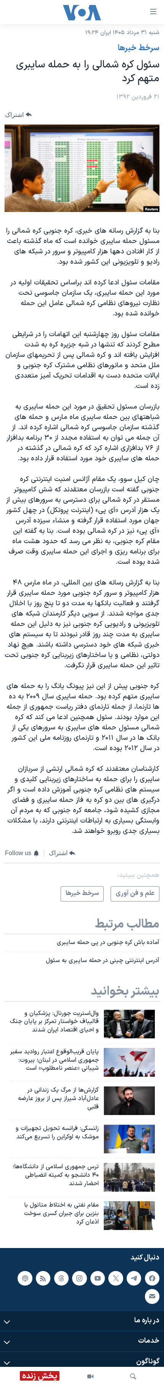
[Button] (18, 115)
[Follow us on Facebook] (152, 1278)
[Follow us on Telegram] (134, 1278)
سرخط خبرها (138, 48)
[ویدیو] (90, 1376)
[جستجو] (133, 1376)
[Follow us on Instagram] (79, 1278)
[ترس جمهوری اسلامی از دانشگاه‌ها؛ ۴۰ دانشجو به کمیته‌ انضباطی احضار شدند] (129, 1177)
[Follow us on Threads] (61, 1278)
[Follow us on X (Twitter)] (115, 1278)
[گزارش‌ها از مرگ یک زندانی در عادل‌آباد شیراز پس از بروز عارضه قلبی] (129, 1100)
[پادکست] (25, 1278)
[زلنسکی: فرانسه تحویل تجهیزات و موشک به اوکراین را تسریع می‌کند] (129, 1139)
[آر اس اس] (43, 1278)
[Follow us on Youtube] (97, 1278)
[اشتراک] (152, 1296)
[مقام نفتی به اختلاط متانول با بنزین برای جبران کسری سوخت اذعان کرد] (129, 1215)
